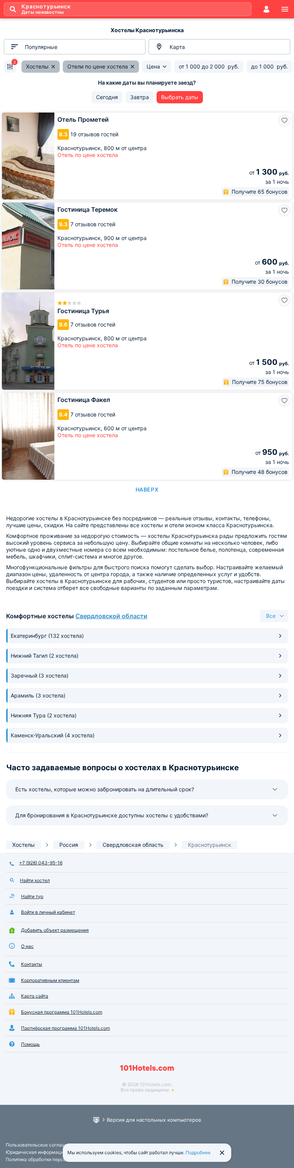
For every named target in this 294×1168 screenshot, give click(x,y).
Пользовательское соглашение (41, 1145)
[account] (266, 9)
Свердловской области (111, 616)
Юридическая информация (36, 1152)
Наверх (147, 489)
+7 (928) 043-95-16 (40, 863)
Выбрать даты (179, 97)
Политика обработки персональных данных (54, 1159)
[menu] (285, 9)
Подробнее (198, 1152)
